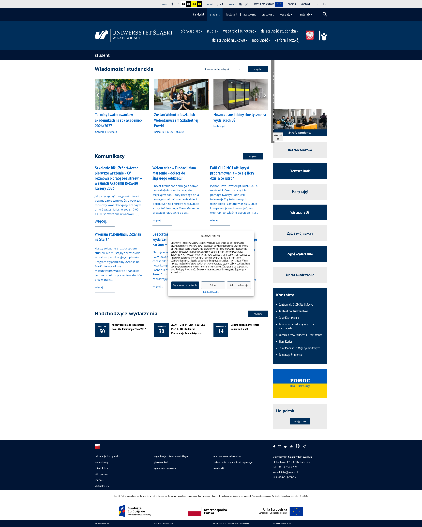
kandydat (198, 14)
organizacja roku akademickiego (171, 456)
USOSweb (100, 480)
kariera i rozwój (287, 40)
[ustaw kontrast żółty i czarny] (199, 4)
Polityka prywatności (102, 523)
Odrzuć (213, 285)
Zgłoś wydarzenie (300, 254)
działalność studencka (278, 31)
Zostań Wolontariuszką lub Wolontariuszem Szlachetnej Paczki (176, 120)
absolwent (249, 14)
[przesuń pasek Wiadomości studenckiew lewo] (100, 94)
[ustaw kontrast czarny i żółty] (194, 4)
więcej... (102, 221)
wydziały (285, 14)
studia (211, 31)
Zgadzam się (278, 136)
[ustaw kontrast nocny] (178, 4)
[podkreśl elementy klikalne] (246, 4)
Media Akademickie (300, 274)
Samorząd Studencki (290, 354)
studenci (180, 131)
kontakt (305, 4)
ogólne (170, 131)
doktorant (231, 14)
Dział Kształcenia (289, 318)
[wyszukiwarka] (325, 14)
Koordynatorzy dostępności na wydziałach (296, 326)
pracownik (268, 14)
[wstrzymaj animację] (240, 4)
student (215, 14)
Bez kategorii (219, 126)
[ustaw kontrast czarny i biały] (183, 4)
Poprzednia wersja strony (163, 523)
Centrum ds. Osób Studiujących (296, 304)
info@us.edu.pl (289, 472)
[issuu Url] (298, 446)
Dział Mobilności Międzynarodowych (299, 348)
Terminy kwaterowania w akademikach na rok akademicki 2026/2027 (119, 120)
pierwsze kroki (192, 31)
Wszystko (258, 69)
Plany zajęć (300, 191)
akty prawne (101, 474)
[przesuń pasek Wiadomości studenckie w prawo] (263, 94)
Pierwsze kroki (300, 170)
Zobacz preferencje (239, 285)
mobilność (260, 40)
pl (318, 4)
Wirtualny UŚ (300, 212)
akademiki (99, 131)
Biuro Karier (285, 341)
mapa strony (101, 462)
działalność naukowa (228, 40)
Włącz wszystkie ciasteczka (185, 285)
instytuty (305, 14)
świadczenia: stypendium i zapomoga (233, 462)
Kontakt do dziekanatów (293, 311)
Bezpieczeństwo (300, 150)
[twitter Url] (285, 446)
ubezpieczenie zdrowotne (227, 456)
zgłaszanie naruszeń (165, 468)
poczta (292, 4)
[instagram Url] (279, 446)
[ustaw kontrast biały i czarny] (188, 4)
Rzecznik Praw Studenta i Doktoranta (300, 335)
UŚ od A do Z (101, 468)
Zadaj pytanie (300, 421)
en (324, 4)
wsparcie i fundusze (238, 31)
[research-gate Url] (304, 446)
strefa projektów (264, 4)
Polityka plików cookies (211, 292)
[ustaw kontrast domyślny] (172, 4)
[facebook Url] (274, 446)
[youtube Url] (291, 446)
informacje (112, 131)
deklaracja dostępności (107, 456)
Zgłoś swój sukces (300, 233)
